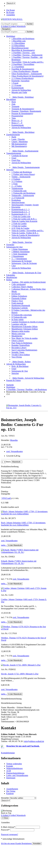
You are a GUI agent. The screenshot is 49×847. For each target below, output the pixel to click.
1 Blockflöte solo (18, 41)
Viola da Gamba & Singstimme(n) (25, 235)
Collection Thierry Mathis (22, 287)
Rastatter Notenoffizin (20, 345)
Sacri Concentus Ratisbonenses (24, 350)
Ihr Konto (10, 12)
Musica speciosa (18, 333)
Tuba (13, 118)
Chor (13, 266)
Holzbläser (10, 36)
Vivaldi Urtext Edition (20, 355)
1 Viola (14, 184)
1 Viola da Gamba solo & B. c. (24, 219)
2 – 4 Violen (16, 186)
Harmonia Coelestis (19, 308)
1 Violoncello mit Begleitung (23, 193)
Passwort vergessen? (9, 834)
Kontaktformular (8, 753)
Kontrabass (16, 200)
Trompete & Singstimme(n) (22, 109)
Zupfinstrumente (13, 134)
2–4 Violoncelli (17, 198)
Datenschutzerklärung (15, 773)
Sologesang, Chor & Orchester (24, 263)
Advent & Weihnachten (21, 90)
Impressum (10, 778)
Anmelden (10, 15)
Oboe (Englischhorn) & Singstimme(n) (27, 76)
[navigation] (6, 813)
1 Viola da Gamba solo (20, 216)
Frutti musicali (17, 303)
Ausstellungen (12, 789)
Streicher (10, 170)
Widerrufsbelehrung (14, 768)
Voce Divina (16, 357)
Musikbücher (11, 277)
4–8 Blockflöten (18, 45)
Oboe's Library (17, 340)
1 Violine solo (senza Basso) (23, 174)
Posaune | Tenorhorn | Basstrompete (26, 111)
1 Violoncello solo (19, 191)
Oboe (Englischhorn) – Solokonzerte (26, 74)
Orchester (10, 244)
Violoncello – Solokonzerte (22, 195)
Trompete (15, 106)
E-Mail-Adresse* (8, 827)
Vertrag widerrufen (14, 764)
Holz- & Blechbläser (19, 366)
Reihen (9, 280)
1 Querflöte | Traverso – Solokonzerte (26, 55)
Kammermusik (17, 88)
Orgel (13, 158)
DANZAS (15, 294)
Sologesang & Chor (14, 247)
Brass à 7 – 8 (16, 123)
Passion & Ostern (13, 380)
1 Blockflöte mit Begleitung (22, 38)
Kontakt (9, 766)
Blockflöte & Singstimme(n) (23, 50)
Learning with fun (18, 324)
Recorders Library (19, 347)
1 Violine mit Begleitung (21, 172)
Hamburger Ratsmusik (20, 305)
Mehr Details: (22, 97)
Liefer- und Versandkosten (17, 775)
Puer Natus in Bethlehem (21, 343)
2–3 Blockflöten (18, 43)
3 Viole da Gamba (19, 226)
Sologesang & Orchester (21, 261)
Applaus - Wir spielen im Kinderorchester (28, 282)
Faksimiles (10, 275)
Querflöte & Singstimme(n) (22, 69)
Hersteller (5, 798)
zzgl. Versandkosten (14, 451)
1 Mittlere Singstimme (20, 252)
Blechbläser (11, 99)
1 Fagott (14, 83)
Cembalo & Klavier (19, 156)
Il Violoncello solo (19, 317)
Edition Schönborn (19, 296)
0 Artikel (5, 26)
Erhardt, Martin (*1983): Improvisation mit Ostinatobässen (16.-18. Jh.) (18, 562)
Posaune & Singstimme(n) (22, 113)
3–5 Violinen (16, 181)
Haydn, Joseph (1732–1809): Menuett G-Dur (19, 674)
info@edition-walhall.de (34, 741)
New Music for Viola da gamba (24, 338)
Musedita (14, 440)
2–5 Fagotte (16, 85)
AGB (8, 771)
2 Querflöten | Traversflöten (22, 64)
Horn (13, 102)
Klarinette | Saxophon (20, 81)
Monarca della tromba (20, 331)
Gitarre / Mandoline (19, 141)
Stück (8, 462)
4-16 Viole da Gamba (20, 228)
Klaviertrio (15, 207)
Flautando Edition (18, 298)
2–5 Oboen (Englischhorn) (22, 78)
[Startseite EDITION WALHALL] (12, 19)
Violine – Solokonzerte (20, 177)
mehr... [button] (4, 545)
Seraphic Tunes (17, 352)
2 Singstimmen (17, 256)
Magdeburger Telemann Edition (24, 329)
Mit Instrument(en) (19, 144)
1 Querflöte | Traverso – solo (23, 53)
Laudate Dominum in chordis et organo (27, 322)
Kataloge (10, 793)
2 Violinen (15, 179)
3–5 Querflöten (17, 67)
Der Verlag (10, 791)
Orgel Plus (15, 160)
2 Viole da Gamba (19, 223)
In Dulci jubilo (17, 319)
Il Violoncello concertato (21, 315)
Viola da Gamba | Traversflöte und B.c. (27, 230)
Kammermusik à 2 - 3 (20, 209)
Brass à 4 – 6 (16, 120)
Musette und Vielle (19, 92)
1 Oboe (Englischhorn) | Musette (24, 71)
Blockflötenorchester (20, 48)
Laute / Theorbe (18, 139)
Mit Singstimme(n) (19, 146)
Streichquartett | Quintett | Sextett (25, 205)
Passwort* (5, 830)
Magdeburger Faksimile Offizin (24, 326)
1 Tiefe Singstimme (19, 254)
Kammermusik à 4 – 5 (20, 212)
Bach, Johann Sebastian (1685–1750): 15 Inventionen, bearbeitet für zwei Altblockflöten (23, 524)
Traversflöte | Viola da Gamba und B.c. (27, 62)
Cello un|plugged (18, 284)
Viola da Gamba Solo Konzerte (24, 221)
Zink (13, 104)
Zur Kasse (10, 10)
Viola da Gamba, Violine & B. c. (25, 233)
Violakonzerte (17, 188)
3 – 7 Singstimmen (19, 259)
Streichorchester (18, 202)
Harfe (13, 137)
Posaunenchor (17, 116)
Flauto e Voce (17, 301)
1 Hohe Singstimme (19, 249)
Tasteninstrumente (13, 153)
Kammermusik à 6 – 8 (20, 214)
